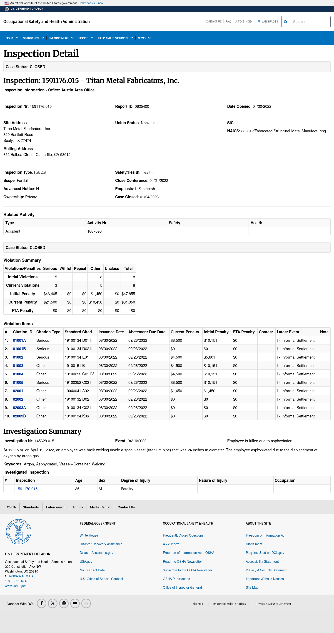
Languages (269, 21)
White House (89, 535)
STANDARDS (31, 38)
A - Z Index (171, 544)
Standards (31, 507)
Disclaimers (254, 544)
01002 (18, 357)
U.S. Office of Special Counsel (101, 578)
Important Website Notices (265, 578)
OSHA (10, 38)
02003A (19, 407)
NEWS (142, 38)
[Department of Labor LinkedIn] (86, 603)
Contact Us (213, 21)
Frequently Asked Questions (183, 535)
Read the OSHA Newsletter (182, 561)
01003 (18, 365)
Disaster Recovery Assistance (101, 544)
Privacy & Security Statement (266, 570)
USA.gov (86, 561)
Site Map (252, 587)
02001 (18, 390)
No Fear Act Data (92, 570)
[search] (285, 21)
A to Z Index (243, 21)
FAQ (228, 21)
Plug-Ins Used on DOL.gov (265, 552)
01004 (18, 374)
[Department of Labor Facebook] (41, 603)
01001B (19, 348)
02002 (18, 399)
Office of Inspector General (182, 587)
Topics (78, 507)
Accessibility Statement (262, 561)
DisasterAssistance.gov (96, 552)
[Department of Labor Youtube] (75, 603)
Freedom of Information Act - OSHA (188, 552)
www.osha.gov (15, 585)
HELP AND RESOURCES (113, 38)
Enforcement (56, 507)
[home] (18, 531)
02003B (19, 416)
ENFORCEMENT (59, 38)
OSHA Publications (176, 578)
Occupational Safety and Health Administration (46, 21)
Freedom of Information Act (265, 535)
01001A (19, 340)
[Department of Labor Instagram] (64, 603)
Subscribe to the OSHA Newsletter (187, 570)
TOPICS (83, 38)
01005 (18, 382)
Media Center (100, 507)
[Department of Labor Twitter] (52, 603)
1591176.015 (26, 488)
